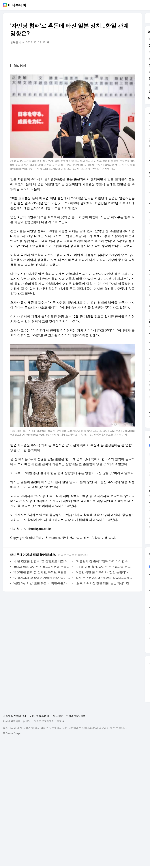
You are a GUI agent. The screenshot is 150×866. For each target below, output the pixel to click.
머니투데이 (17, 5)
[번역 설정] (116, 53)
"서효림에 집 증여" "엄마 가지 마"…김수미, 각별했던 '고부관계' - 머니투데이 (104, 561)
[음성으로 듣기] (109, 53)
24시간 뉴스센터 (39, 715)
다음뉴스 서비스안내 (15, 715)
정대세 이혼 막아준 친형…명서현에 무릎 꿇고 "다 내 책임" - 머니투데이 (42, 567)
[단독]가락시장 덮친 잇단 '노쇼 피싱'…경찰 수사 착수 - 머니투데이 (104, 583)
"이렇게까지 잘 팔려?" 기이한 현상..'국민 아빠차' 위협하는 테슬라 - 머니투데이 (42, 578)
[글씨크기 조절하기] (123, 53)
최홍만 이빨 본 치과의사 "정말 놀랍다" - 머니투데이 (104, 572)
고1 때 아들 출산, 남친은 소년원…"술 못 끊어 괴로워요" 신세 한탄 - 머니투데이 (104, 567)
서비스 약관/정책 (75, 715)
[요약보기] (101, 53)
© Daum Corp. (12, 733)
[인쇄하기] (131, 53)
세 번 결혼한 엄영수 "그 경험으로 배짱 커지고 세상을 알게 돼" (42, 561)
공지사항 (57, 715)
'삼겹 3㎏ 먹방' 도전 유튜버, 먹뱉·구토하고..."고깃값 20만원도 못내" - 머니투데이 (42, 583)
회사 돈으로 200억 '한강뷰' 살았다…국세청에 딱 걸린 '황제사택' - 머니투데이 (104, 578)
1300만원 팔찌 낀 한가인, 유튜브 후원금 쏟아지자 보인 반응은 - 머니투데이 (42, 572)
